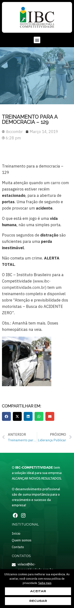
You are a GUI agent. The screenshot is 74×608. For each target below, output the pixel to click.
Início (16, 533)
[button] (37, 40)
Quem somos (21, 540)
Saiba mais (45, 583)
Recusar (38, 601)
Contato (18, 547)
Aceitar (38, 591)
